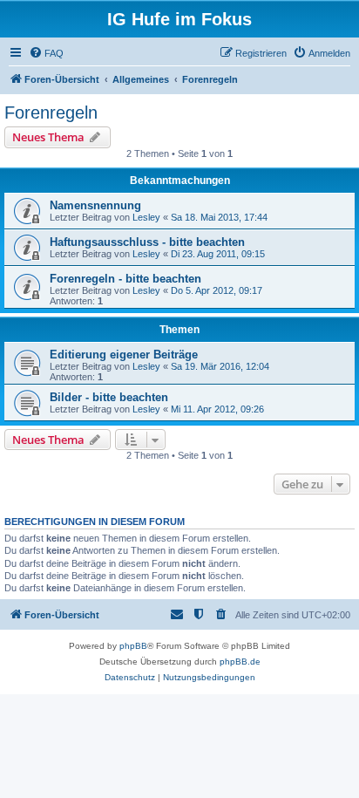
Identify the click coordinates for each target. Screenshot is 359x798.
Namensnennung (95, 205)
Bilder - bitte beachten (109, 397)
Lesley (146, 217)
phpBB (133, 646)
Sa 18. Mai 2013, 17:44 (219, 217)
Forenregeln (51, 112)
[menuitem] (46, 53)
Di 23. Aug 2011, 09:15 (218, 254)
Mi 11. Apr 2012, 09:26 (217, 409)
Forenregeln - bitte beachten (125, 278)
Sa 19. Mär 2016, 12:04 (220, 366)
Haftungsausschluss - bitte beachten (147, 242)
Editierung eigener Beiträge (124, 354)
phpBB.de (240, 661)
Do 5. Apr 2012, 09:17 (216, 290)
